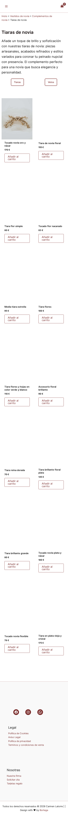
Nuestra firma (14, 775)
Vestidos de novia (19, 16)
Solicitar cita (13, 779)
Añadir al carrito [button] (13, 158)
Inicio (4, 16)
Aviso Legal (14, 737)
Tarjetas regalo (14, 783)
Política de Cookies (18, 733)
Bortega (44, 810)
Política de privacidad (19, 741)
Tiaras (17, 82)
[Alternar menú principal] (6, 6)
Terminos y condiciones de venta (26, 745)
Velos (51, 82)
